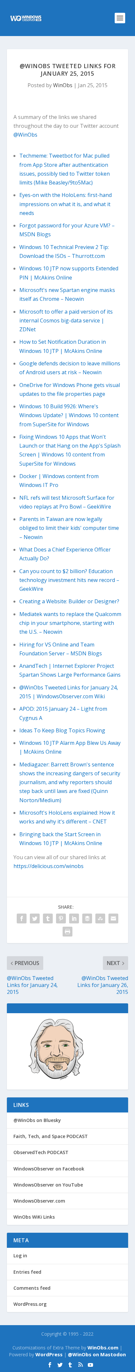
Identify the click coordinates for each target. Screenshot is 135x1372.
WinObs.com (102, 1347)
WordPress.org (30, 1304)
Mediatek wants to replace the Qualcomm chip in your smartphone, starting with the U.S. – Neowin (70, 622)
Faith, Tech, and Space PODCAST (50, 1136)
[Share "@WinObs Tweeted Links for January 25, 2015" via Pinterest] (61, 918)
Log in (20, 1255)
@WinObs (25, 134)
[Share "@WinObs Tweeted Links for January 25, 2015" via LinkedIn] (74, 918)
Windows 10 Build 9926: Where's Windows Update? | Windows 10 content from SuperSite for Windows (69, 415)
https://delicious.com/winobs (48, 866)
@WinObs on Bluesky (37, 1120)
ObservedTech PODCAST (40, 1152)
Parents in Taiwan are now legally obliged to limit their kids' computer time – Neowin (69, 527)
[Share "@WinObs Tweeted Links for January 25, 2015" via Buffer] (87, 918)
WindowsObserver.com (39, 1201)
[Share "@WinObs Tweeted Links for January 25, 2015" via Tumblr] (47, 918)
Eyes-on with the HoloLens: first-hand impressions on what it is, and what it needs (65, 203)
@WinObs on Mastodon (97, 1354)
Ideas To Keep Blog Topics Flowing (62, 730)
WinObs (62, 85)
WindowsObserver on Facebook (48, 1169)
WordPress (49, 1354)
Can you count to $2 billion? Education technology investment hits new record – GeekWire (69, 580)
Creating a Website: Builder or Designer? (69, 601)
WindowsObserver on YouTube (48, 1185)
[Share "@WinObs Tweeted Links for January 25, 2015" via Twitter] (34, 918)
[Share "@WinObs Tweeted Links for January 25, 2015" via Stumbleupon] (100, 918)
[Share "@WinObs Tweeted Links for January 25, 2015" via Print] (67, 931)
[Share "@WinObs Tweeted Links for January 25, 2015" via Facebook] (21, 918)
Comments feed (31, 1288)
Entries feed (27, 1272)
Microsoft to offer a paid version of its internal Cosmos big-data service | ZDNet (66, 320)
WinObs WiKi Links (34, 1217)
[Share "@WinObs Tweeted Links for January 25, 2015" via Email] (113, 918)
